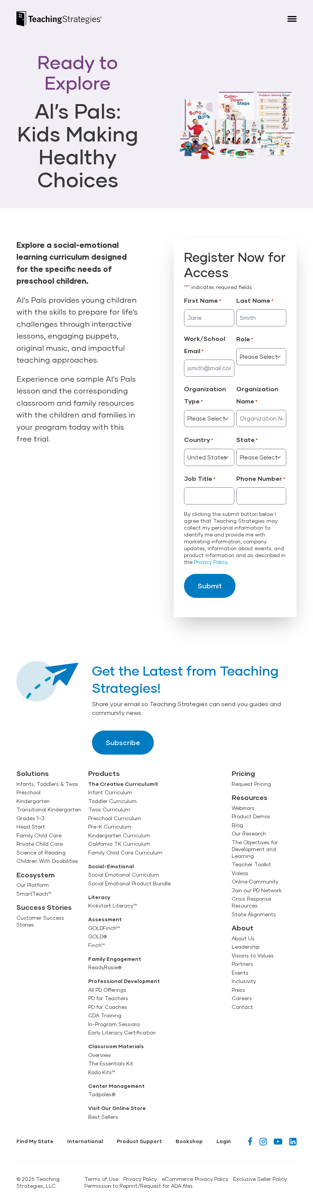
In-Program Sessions (114, 1024)
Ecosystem (35, 875)
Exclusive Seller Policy (260, 1179)
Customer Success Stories (40, 921)
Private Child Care (39, 844)
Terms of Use (101, 1179)
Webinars (243, 808)
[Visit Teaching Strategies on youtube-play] (278, 1141)
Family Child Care (38, 835)
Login (223, 1141)
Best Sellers (103, 1117)
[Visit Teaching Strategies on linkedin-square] (293, 1141)
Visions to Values (253, 955)
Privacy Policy (210, 562)
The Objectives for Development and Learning (255, 849)
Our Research (249, 833)
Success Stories (44, 907)
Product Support (139, 1141)
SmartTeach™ (34, 894)
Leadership (246, 947)
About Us (243, 938)
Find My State (34, 1141)
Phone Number (260, 478)
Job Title (199, 478)
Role (244, 338)
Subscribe (123, 742)
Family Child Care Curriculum (125, 853)
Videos (240, 873)
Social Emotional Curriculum (123, 875)
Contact (242, 1007)
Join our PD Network (257, 890)
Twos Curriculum (109, 809)
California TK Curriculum (119, 844)
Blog (237, 825)
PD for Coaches (107, 1007)
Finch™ (96, 945)
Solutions (32, 773)
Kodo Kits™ (101, 1072)
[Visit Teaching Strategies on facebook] (250, 1141)
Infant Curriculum (110, 792)
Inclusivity (244, 981)
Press (238, 990)
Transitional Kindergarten (48, 809)
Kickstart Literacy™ (112, 906)
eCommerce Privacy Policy (195, 1179)
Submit (210, 585)
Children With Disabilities (47, 861)
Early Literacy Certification (122, 1033)
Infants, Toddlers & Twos (47, 784)
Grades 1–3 (30, 818)
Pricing (243, 773)
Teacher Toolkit (251, 864)
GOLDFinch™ (104, 928)
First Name (202, 300)
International (85, 1141)
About (242, 928)
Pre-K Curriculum (109, 827)
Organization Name (257, 395)
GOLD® (97, 936)
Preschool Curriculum (114, 818)
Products (104, 773)
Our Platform (32, 885)
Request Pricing (251, 784)
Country (198, 439)
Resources (250, 797)
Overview (99, 1055)
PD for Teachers (108, 998)
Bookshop (189, 1141)
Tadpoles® (101, 1094)
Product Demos (251, 816)
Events (240, 973)
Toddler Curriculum (112, 801)
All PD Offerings (107, 990)
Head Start (30, 827)
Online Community (255, 882)
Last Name (254, 300)
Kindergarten (33, 801)
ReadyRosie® (104, 967)
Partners (242, 964)
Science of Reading (41, 853)
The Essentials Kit (110, 1063)
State (247, 439)
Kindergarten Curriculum (119, 835)
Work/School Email (204, 344)
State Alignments (254, 914)
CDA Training (104, 1015)
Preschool (28, 792)
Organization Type (205, 395)
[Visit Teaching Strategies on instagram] (263, 1141)
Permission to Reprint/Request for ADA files (138, 1186)
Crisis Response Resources (251, 902)
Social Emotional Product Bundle (129, 883)
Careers (242, 998)
